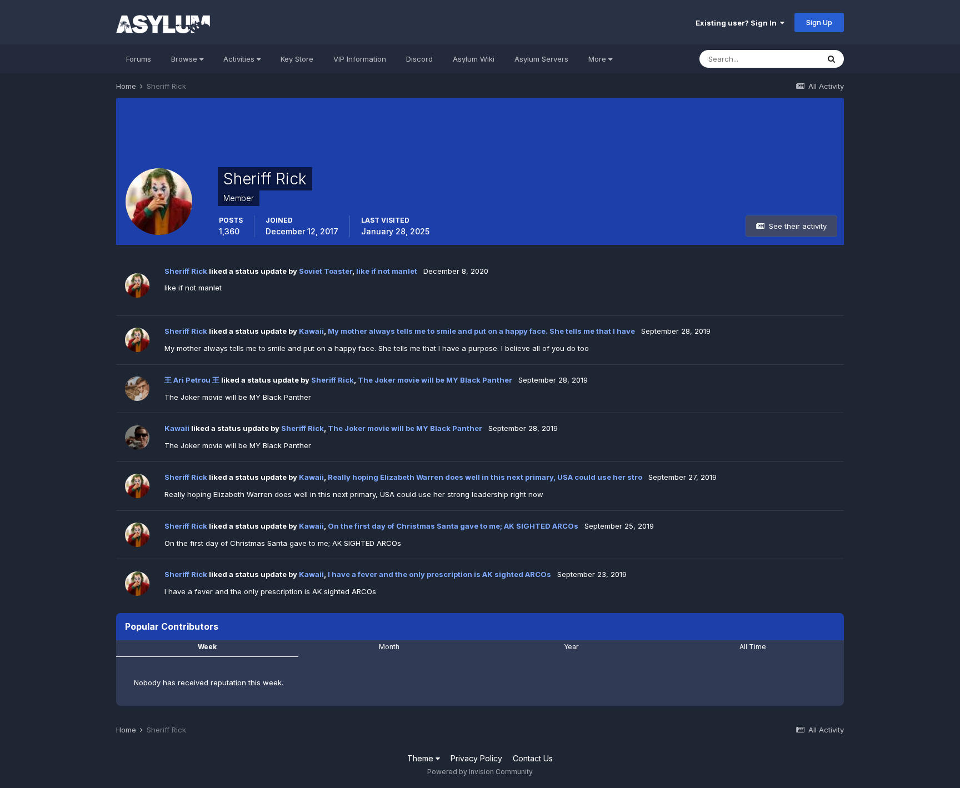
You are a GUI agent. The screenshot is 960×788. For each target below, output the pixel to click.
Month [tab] (389, 647)
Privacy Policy (476, 758)
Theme (421, 758)
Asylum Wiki (473, 58)
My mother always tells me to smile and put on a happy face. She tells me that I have (482, 331)
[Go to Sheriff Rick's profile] (137, 285)
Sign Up (819, 22)
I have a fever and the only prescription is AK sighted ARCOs (439, 574)
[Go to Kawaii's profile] (137, 437)
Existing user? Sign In (738, 22)
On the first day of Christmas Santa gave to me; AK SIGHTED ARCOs (453, 525)
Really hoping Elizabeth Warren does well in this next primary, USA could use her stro (485, 477)
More (597, 58)
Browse (185, 58)
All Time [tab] (752, 647)
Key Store (297, 58)
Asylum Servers (541, 58)
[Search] (831, 59)
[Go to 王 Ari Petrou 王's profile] (137, 389)
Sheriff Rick (185, 271)
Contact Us (533, 758)
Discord (419, 58)
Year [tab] (571, 647)
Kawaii (311, 331)
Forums (138, 58)
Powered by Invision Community (480, 771)
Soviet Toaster (325, 271)
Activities (240, 58)
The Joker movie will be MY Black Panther (435, 379)
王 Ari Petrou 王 (191, 379)
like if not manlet (386, 271)
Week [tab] (207, 647)
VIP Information (359, 58)
